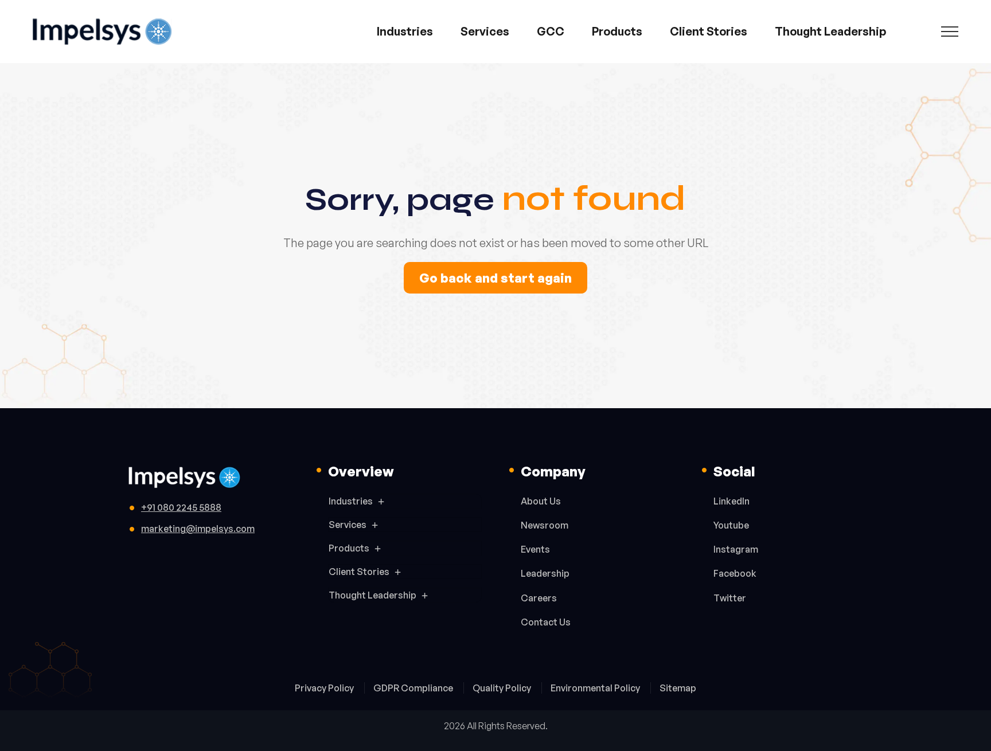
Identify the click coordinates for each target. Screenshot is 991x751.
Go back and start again (495, 277)
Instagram (735, 549)
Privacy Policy (325, 688)
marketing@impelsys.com (198, 528)
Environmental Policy (596, 688)
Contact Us (546, 622)
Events (535, 549)
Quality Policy (503, 688)
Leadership (545, 573)
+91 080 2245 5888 (181, 507)
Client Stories (708, 31)
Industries (405, 31)
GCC (550, 31)
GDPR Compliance (414, 688)
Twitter (729, 598)
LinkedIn (731, 501)
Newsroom (544, 525)
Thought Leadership (830, 31)
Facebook (734, 573)
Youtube (731, 525)
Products (617, 31)
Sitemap (678, 688)
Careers (539, 598)
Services (485, 31)
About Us (541, 501)
